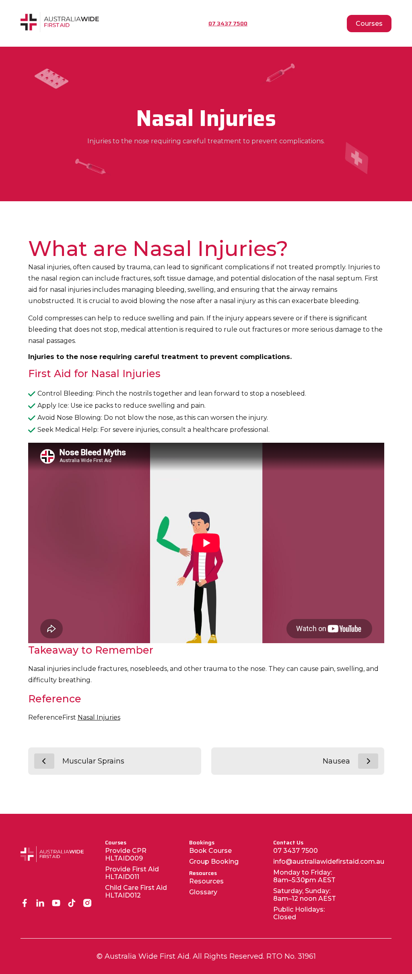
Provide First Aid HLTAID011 (132, 873)
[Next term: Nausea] (368, 761)
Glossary (203, 892)
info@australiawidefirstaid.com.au (328, 861)
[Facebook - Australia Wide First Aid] (25, 904)
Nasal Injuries (99, 717)
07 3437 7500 (295, 850)
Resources (206, 881)
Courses (369, 23)
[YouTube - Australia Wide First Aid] (56, 904)
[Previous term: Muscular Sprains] (44, 761)
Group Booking (214, 861)
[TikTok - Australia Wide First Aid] (72, 904)
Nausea (336, 761)
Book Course (210, 850)
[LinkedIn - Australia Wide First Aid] (40, 904)
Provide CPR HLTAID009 (125, 854)
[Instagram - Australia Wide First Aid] (87, 904)
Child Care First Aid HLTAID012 (136, 891)
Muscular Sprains (93, 761)
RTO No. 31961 (291, 956)
